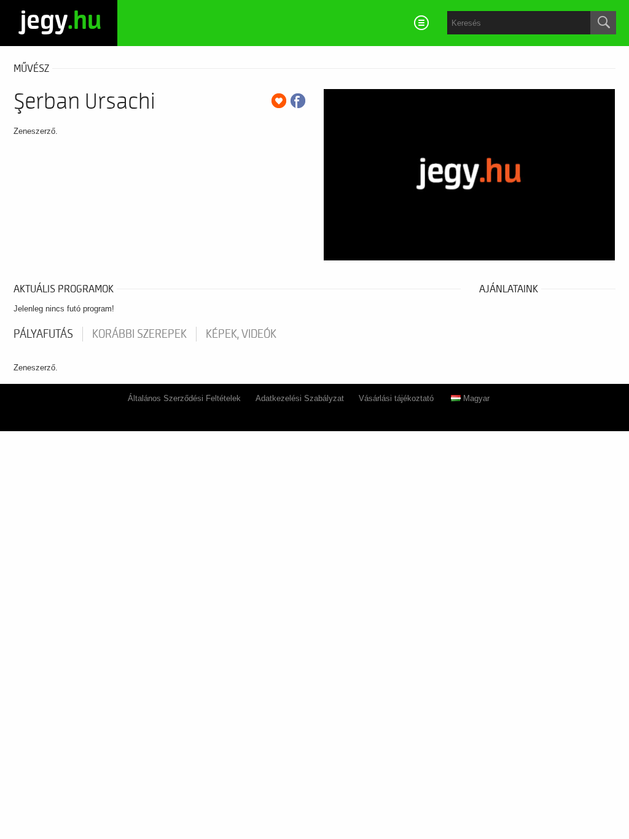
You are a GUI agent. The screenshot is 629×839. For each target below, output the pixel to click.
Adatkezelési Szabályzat (300, 398)
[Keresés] (603, 22)
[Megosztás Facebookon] (298, 100)
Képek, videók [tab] (241, 334)
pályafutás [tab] (43, 334)
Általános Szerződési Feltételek (184, 398)
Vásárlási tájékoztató (396, 398)
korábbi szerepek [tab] (139, 334)
